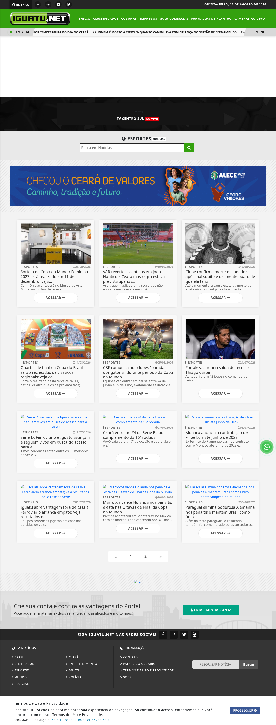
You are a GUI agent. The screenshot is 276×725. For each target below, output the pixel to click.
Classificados (106, 18)
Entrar (22, 4)
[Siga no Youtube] (58, 4)
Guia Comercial (174, 18)
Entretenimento (82, 664)
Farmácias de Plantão (211, 18)
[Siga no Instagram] (48, 4)
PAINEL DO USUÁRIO (139, 664)
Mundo (20, 677)
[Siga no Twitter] (68, 4)
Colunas (129, 18)
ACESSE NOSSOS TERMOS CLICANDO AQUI (81, 720)
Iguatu (74, 670)
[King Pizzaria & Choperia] (138, 185)
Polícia (74, 677)
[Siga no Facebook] (38, 4)
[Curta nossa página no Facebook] (163, 635)
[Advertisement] (138, 66)
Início (85, 18)
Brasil (19, 657)
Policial (21, 684)
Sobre (127, 677)
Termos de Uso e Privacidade (148, 670)
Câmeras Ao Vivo (249, 18)
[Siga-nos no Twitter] (184, 635)
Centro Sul (23, 664)
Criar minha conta (212, 610)
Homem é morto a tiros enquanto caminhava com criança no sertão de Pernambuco (159, 32)
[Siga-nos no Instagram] (174, 635)
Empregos (148, 18)
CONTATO (130, 657)
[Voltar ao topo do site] (270, 435)
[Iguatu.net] (40, 18)
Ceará (73, 657)
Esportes (21, 670)
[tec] (138, 582)
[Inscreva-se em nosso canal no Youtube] (195, 635)
